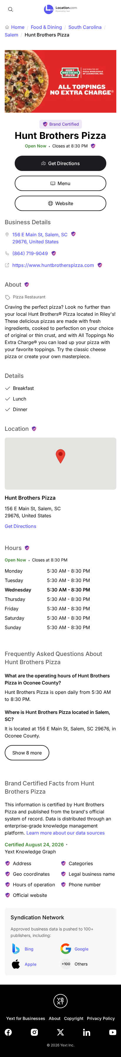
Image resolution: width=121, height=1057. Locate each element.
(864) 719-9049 (30, 253)
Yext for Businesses (25, 1018)
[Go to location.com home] (60, 9)
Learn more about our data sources (65, 833)
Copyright (73, 1018)
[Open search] (10, 9)
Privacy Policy (101, 1018)
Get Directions (20, 526)
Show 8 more (27, 753)
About (54, 1018)
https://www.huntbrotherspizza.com (53, 265)
